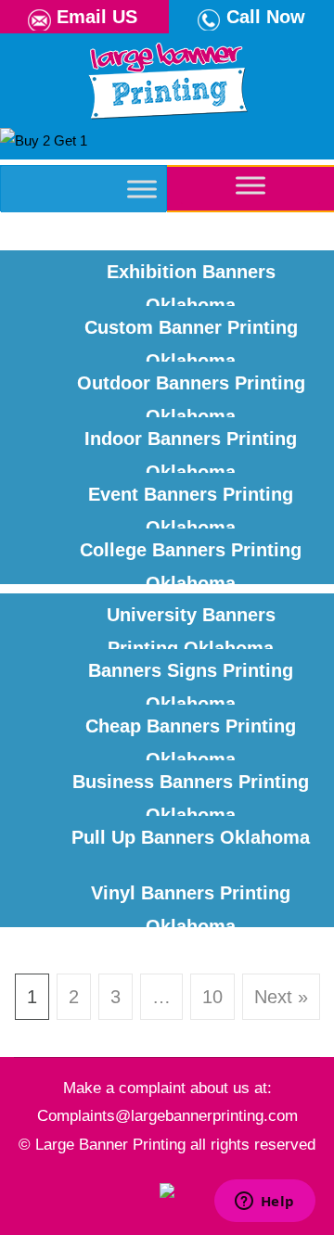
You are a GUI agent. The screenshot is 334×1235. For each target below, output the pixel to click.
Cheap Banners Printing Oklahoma (190, 736)
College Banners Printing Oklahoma (191, 559)
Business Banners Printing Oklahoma (190, 791)
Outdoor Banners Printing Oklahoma (191, 393)
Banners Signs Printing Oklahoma (190, 680)
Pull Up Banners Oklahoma (190, 837)
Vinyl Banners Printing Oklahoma (190, 903)
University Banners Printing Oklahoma (191, 624)
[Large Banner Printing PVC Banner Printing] (167, 77)
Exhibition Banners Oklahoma (191, 281)
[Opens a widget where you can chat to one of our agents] (264, 1202)
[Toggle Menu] (142, 188)
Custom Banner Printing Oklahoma (191, 337)
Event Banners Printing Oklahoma (190, 504)
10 (212, 997)
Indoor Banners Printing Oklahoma (190, 448)
